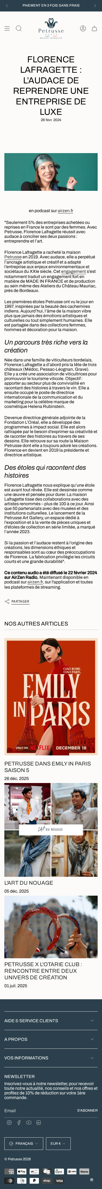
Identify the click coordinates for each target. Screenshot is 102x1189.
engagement (73, 271)
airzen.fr (65, 210)
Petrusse (13, 257)
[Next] (95, 5)
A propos (15, 1039)
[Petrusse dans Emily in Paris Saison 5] (51, 698)
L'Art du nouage (28, 883)
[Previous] (6, 5)
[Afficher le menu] (7, 28)
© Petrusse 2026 (17, 1159)
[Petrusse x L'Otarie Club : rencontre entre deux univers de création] (51, 927)
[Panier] (94, 28)
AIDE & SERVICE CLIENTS (31, 1020)
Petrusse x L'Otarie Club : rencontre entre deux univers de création (43, 970)
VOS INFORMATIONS (26, 1058)
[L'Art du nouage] (51, 830)
